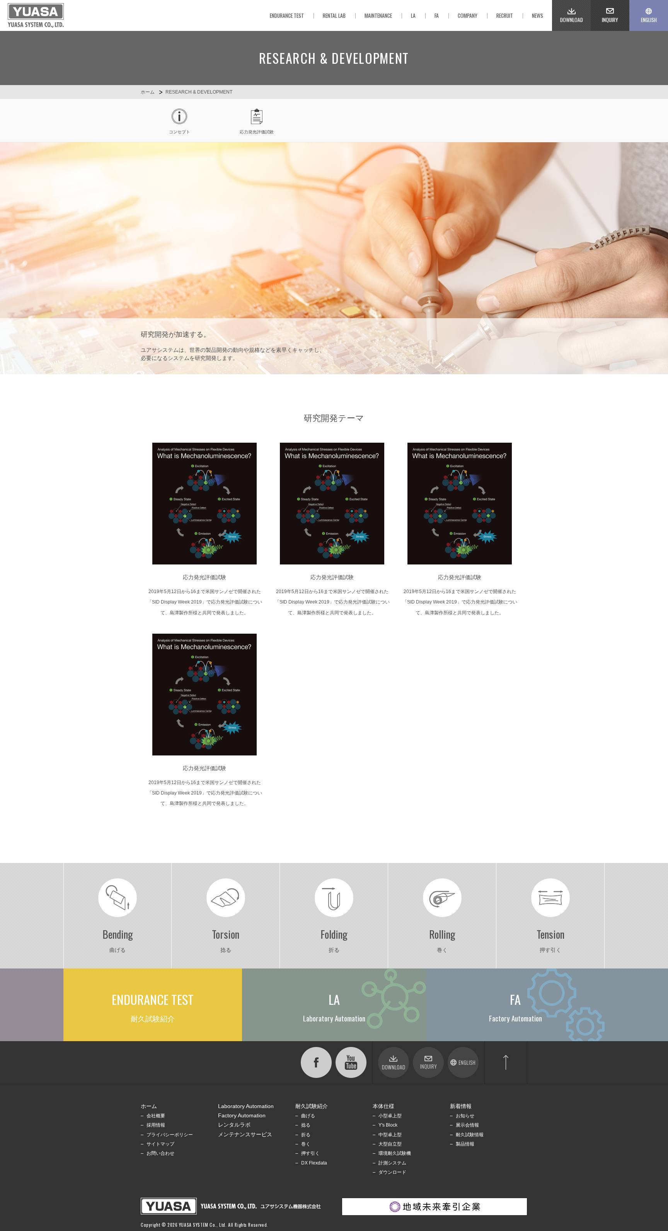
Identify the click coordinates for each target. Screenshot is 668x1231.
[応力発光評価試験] (204, 503)
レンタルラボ (234, 1125)
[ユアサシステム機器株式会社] (36, 15)
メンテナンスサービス (245, 1134)
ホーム (148, 92)
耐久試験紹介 (311, 1106)
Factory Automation (242, 1115)
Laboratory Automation (246, 1106)
